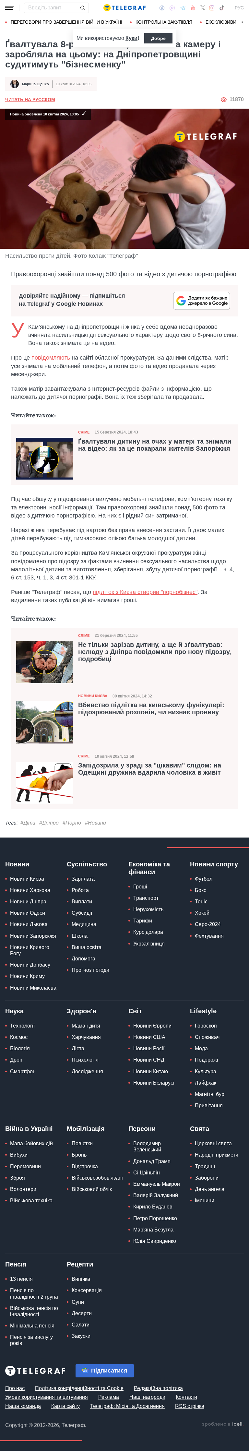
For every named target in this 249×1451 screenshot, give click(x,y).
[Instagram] (212, 8)
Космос (19, 1037)
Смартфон (23, 1071)
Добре (158, 38)
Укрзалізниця (149, 943)
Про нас (15, 1388)
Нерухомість (148, 909)
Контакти (186, 1397)
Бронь (79, 1155)
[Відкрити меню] (9, 7)
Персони (142, 1128)
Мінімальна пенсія (32, 1325)
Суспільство (87, 864)
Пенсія (16, 1264)
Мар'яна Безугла (153, 1229)
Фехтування (209, 936)
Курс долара (148, 932)
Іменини (204, 1200)
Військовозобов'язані (97, 1178)
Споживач (207, 1037)
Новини (17, 864)
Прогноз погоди (90, 970)
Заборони (207, 1178)
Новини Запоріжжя (33, 936)
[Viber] (172, 8)
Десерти (82, 1313)
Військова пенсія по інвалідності (34, 1311)
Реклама (108, 1397)
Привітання (209, 1105)
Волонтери (23, 1189)
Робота (80, 890)
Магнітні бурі (210, 1094)
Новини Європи (152, 1026)
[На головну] (124, 7)
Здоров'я (81, 1011)
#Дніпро (49, 823)
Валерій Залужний (155, 1195)
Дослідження (87, 1071)
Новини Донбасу (30, 965)
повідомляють (51, 357)
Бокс (200, 890)
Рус (239, 7)
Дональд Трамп (152, 1161)
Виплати (82, 901)
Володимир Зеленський (147, 1146)
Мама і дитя (86, 1026)
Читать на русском (30, 99)
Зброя (17, 1178)
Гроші (140, 886)
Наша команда (23, 1406)
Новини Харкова (30, 890)
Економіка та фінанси (149, 868)
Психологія (85, 1060)
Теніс (201, 901)
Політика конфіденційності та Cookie (79, 1388)
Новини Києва (92, 696)
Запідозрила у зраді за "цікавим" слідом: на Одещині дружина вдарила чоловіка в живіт (149, 769)
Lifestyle (203, 1011)
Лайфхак (205, 1083)
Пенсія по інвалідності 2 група (34, 1293)
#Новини (95, 823)
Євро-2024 (208, 924)
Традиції (205, 1166)
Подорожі (206, 1060)
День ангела (209, 1189)
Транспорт (146, 898)
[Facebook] (162, 8)
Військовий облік (92, 1189)
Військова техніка (31, 1200)
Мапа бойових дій (31, 1143)
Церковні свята (213, 1143)
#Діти (27, 823)
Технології (22, 1026)
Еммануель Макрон (156, 1184)
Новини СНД (148, 1060)
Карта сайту (65, 1406)
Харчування (86, 1037)
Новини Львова (29, 924)
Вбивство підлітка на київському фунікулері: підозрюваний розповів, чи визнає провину (151, 708)
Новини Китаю (150, 1071)
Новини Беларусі (153, 1083)
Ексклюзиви (221, 22)
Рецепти (80, 1264)
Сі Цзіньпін (146, 1172)
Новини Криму (27, 976)
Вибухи (19, 1155)
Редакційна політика (158, 1388)
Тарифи (142, 920)
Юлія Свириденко (154, 1241)
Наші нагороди (147, 1397)
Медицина (84, 924)
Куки (131, 38)
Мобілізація (86, 1128)
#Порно (72, 823)
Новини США (149, 1037)
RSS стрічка (189, 1406)
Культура (205, 1071)
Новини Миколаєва (33, 988)
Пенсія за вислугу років (31, 1340)
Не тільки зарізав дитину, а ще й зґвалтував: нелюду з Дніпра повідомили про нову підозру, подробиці (154, 651)
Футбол (203, 879)
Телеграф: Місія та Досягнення (127, 1406)
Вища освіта (86, 947)
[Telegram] (183, 8)
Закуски (81, 1336)
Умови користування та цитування (46, 1397)
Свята (199, 1128)
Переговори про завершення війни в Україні (66, 22)
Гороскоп (206, 1026)
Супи (78, 1302)
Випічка (81, 1279)
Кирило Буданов (152, 1206)
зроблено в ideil (223, 1424)
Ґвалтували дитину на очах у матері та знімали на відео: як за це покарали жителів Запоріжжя (154, 445)
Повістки (82, 1143)
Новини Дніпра (28, 901)
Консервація (87, 1290)
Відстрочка (85, 1166)
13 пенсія (21, 1279)
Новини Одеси (27, 913)
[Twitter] (202, 8)
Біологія (20, 1048)
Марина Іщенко (35, 84)
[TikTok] (222, 8)
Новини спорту (214, 864)
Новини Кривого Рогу (29, 950)
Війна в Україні (29, 1128)
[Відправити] (82, 8)
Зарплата (83, 879)
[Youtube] (193, 8)
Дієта (78, 1048)
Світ (135, 1011)
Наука (14, 1011)
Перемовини (25, 1166)
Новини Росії (148, 1048)
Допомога (83, 958)
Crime (83, 432)
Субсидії (82, 913)
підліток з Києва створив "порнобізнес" (145, 592)
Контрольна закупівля (164, 22)
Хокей (202, 913)
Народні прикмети (216, 1155)
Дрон (16, 1060)
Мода (201, 1048)
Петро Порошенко (155, 1218)
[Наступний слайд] (242, 22)
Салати (80, 1324)
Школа (80, 936)
